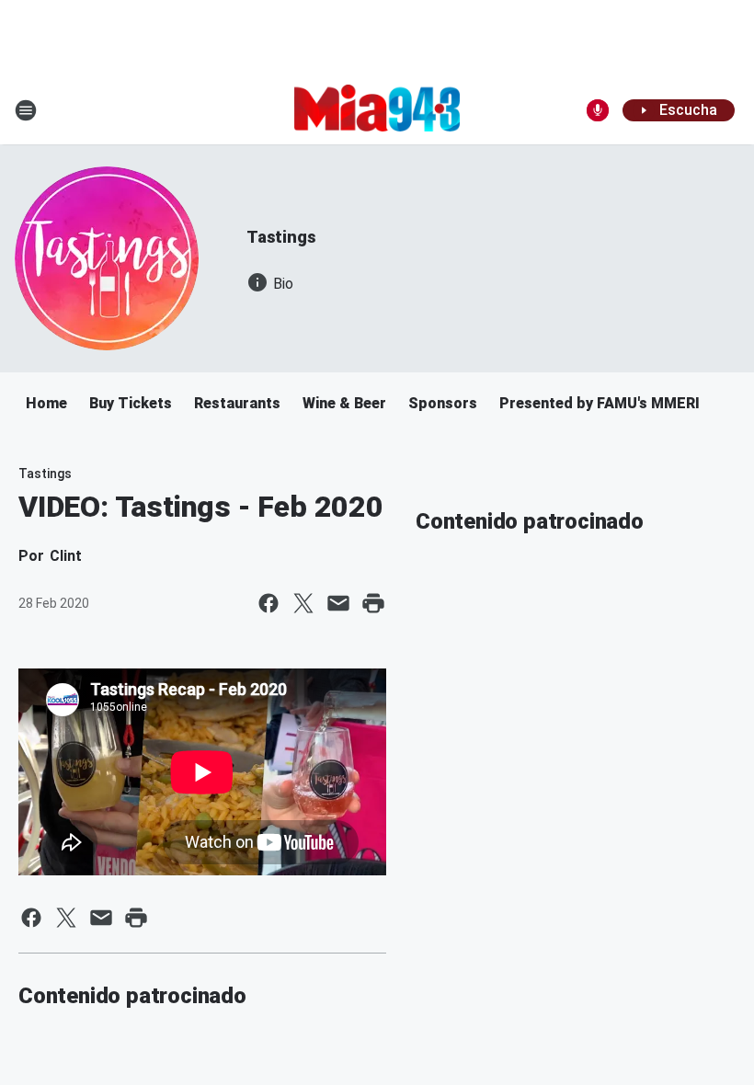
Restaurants (237, 403)
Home (46, 403)
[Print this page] (373, 603)
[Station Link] (377, 109)
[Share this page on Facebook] (268, 603)
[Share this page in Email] (338, 603)
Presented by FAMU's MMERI (599, 403)
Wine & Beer (344, 403)
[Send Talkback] (598, 110)
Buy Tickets (130, 403)
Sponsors (442, 403)
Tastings (280, 236)
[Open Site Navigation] (26, 110)
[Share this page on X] (303, 603)
